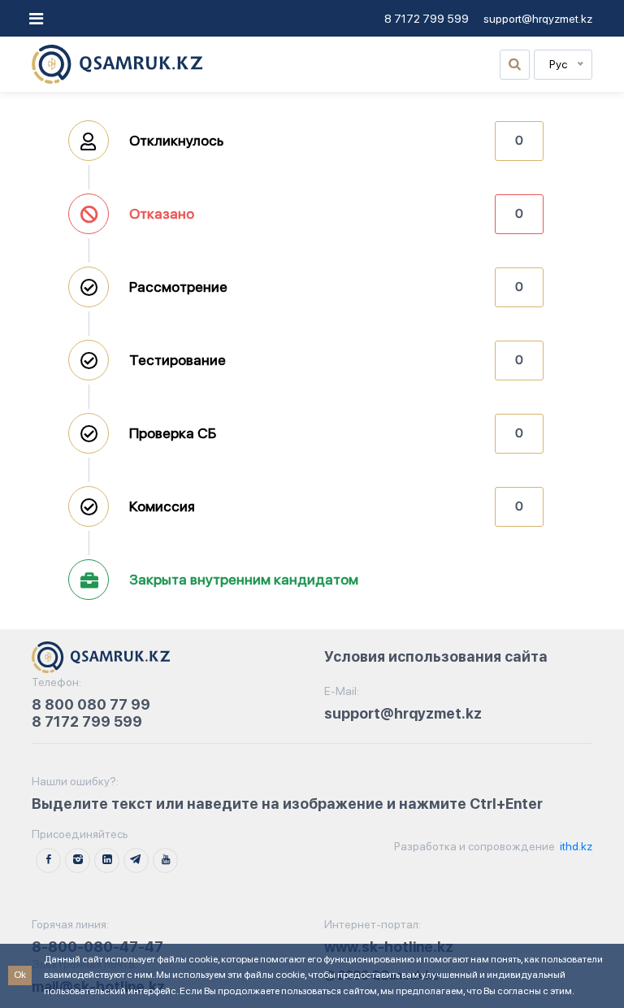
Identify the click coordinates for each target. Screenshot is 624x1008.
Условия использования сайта (436, 656)
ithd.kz (574, 846)
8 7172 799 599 (426, 18)
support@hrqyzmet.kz (537, 18)
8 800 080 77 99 (91, 704)
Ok (20, 974)
